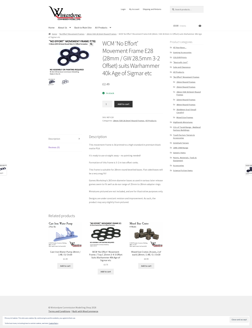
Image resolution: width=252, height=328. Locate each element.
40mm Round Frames (185, 104)
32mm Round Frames (185, 99)
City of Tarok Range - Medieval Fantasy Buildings (187, 128)
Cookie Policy (53, 323)
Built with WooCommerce (85, 311)
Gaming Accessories (182, 52)
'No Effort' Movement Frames (71, 34)
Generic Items (179, 152)
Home (51, 27)
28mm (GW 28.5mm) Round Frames (102, 34)
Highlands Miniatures (183, 122)
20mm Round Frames (185, 82)
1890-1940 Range (180, 147)
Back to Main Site (83, 27)
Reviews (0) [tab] (54, 147)
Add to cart (123, 104)
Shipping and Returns (152, 9)
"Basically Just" (180, 62)
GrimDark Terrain (181, 143)
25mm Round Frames (185, 87)
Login (123, 9)
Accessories (178, 165)
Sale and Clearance (181, 67)
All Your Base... (179, 47)
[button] (91, 44)
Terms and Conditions (59, 311)
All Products (101, 27)
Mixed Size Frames (184, 117)
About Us (62, 27)
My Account (134, 9)
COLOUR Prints (180, 57)
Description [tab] (54, 138)
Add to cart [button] (65, 266)
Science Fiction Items (183, 170)
